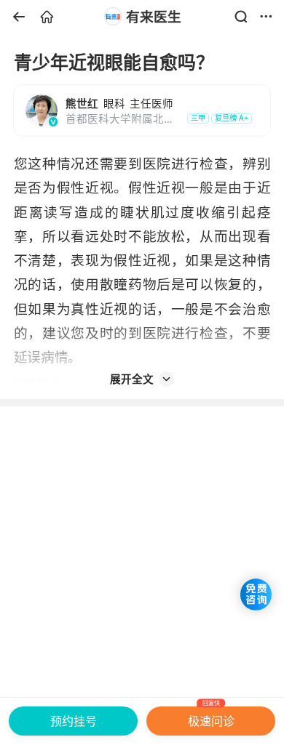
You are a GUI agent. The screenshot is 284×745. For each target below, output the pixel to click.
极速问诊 (211, 717)
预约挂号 (73, 721)
